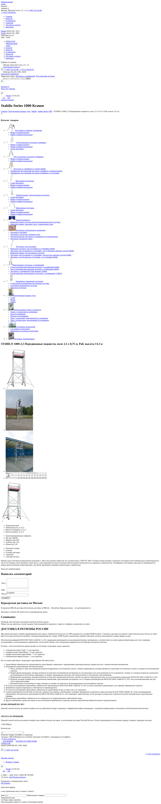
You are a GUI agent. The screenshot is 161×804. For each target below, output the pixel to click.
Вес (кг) (9, 538)
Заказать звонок (7, 100)
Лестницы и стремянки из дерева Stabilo (29, 169)
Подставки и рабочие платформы (28, 130)
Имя (3, 590)
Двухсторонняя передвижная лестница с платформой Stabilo (34, 269)
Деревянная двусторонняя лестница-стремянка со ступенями (34, 173)
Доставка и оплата (13, 25)
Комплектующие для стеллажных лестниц (27, 253)
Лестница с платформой (25, 76)
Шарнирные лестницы (25, 208)
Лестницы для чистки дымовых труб (25, 234)
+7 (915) (152, 754)
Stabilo (13, 302)
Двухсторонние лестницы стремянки (28, 157)
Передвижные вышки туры (25, 296)
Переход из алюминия (19, 316)
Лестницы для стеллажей (26, 247)
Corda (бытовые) (17, 149)
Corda (12, 298)
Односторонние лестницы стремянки (31, 143)
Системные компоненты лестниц (23, 286)
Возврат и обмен (12, 762)
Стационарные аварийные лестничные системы (29, 283)
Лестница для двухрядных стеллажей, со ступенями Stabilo (34, 257)
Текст (3, 583)
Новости (9, 19)
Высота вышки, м (13, 532)
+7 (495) (11, 750)
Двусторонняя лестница (45, 76)
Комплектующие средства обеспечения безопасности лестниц (35, 222)
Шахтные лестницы (18, 288)
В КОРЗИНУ (8, 741)
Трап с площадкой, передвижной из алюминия (29, 318)
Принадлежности (23, 220)
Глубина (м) (10, 542)
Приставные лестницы (25, 181)
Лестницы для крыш (18, 232)
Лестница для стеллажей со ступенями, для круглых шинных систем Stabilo (40, 255)
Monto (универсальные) (19, 133)
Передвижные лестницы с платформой (28, 265)
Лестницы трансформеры (24, 339)
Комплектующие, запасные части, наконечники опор (31, 224)
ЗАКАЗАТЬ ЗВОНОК (10, 74)
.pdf (8, 98)
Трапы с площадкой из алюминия (23, 312)
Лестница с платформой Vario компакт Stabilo (28, 271)
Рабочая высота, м (13, 528)
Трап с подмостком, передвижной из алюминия (29, 320)
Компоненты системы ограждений (24, 331)
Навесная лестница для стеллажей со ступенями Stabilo (32, 249)
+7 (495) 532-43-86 (34, 10)
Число (3, 594)
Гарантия (9, 23)
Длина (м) (10, 544)
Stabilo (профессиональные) (21, 135)
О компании (11, 21)
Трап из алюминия (17, 314)
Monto (12, 300)
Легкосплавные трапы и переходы (27, 310)
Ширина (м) (10, 540)
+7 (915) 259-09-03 (8, 13)
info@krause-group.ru (11, 67)
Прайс (3, 31)
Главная (9, 16)
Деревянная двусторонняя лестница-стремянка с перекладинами (36, 171)
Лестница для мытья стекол (21, 239)
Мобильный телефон (35, 795)
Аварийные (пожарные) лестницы (29, 281)
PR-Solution (5, 783)
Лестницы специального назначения (30, 230)
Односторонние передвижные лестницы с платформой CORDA (36, 273)
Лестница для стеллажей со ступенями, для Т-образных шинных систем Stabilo (42, 251)
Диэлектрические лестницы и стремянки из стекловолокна (34, 237)
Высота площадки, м (14, 530)
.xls (3, 98)
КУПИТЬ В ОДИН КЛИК (26, 741)
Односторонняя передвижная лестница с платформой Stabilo (34, 267)
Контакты (10, 27)
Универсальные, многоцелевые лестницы (33, 195)
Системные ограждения (25, 327)
